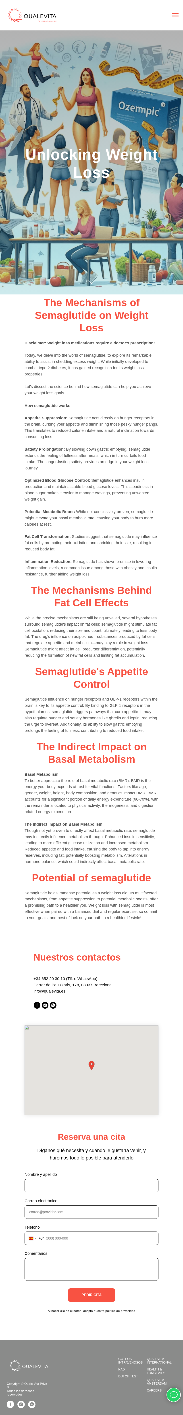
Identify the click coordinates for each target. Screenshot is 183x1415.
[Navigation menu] (175, 15)
